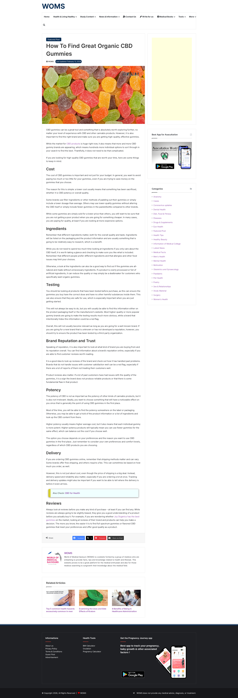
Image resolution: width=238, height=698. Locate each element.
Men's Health (159, 256)
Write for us (147, 16)
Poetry (156, 282)
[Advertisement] (172, 79)
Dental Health (159, 209)
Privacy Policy (51, 649)
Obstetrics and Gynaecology (166, 269)
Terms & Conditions (53, 651)
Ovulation (87, 649)
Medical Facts (159, 252)
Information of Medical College (167, 244)
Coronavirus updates (162, 205)
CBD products (73, 143)
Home (46, 16)
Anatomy (157, 197)
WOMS (51, 61)
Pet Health (158, 278)
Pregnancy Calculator (92, 651)
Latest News (159, 248)
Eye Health (158, 227)
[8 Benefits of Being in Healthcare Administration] (126, 598)
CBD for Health (72, 493)
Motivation (158, 265)
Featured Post (54, 39)
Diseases (157, 218)
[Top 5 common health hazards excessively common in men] (60, 598)
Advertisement (51, 657)
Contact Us (130, 16)
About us (49, 646)
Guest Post (50, 654)
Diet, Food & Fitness (162, 214)
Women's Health (160, 299)
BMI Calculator (89, 646)
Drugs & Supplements (163, 222)
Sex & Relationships (162, 286)
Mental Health (159, 261)
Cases (156, 201)
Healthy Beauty (160, 239)
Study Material (159, 291)
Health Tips (158, 235)
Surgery (156, 295)
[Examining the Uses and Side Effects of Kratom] (93, 598)
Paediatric (157, 274)
